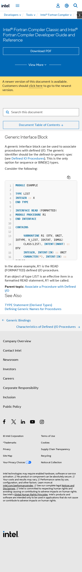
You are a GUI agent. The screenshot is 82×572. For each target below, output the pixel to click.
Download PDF (41, 51)
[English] (67, 5)
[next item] (79, 15)
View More (36, 65)
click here (36, 86)
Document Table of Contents (39, 125)
